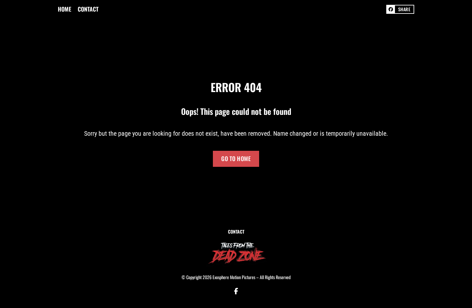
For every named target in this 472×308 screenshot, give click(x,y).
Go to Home (236, 158)
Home (64, 9)
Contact (88, 9)
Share (404, 9)
